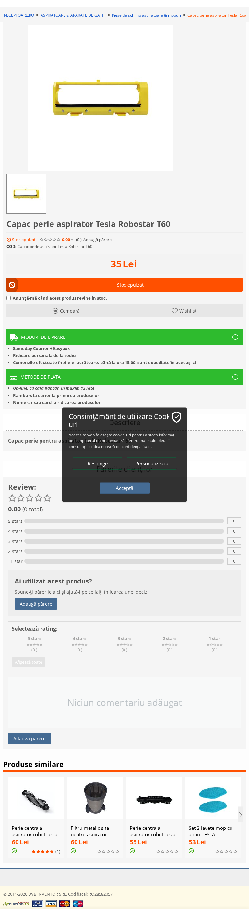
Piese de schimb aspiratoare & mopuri (146, 15)
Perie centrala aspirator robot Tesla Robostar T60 (34, 834)
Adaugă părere (36, 604)
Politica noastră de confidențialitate (119, 446)
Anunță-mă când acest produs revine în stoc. (60, 298)
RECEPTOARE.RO (19, 15)
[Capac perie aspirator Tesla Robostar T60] (100, 98)
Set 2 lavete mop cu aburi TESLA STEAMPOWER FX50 (211, 834)
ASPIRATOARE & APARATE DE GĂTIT (73, 15)
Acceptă (124, 488)
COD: (11, 246)
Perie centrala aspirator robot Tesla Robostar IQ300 (152, 834)
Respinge (98, 463)
